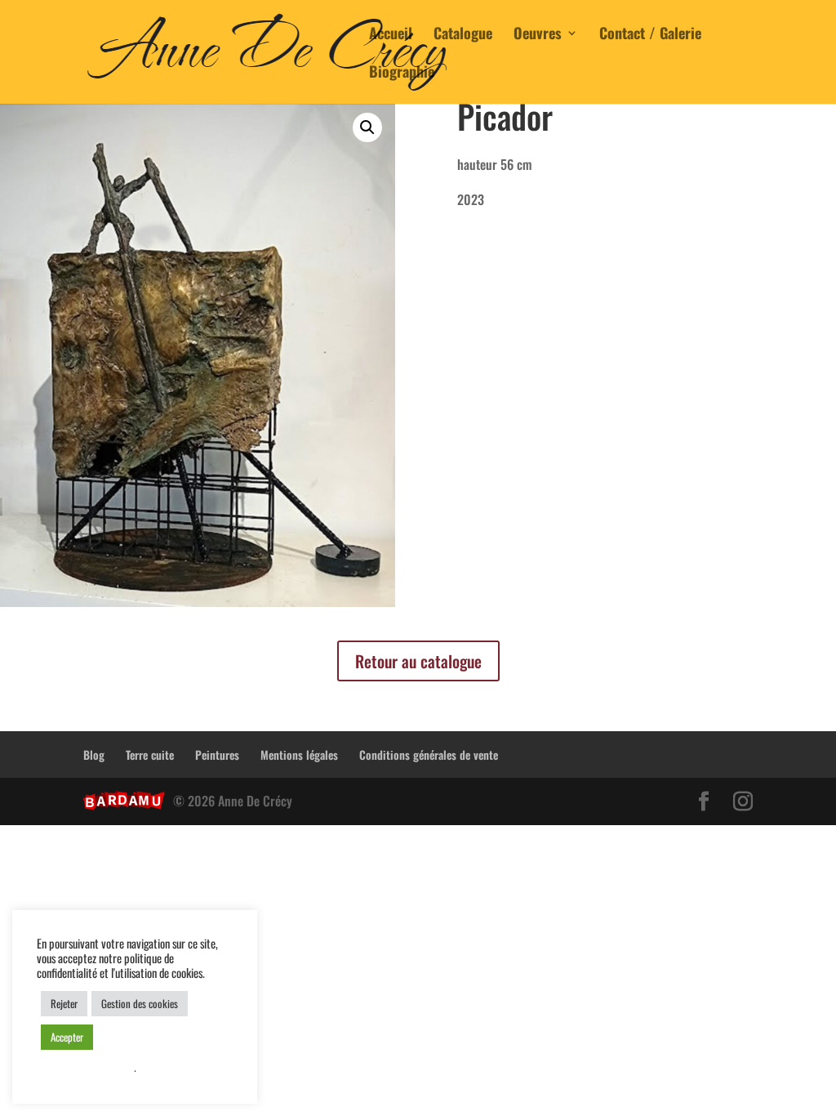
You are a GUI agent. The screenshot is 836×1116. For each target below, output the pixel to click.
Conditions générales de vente (428, 754)
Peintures (217, 754)
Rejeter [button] (64, 1003)
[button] (367, 127)
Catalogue (463, 35)
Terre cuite (150, 754)
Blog (93, 754)
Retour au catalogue (418, 661)
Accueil (390, 35)
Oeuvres (538, 35)
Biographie (401, 73)
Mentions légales (299, 754)
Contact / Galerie (650, 35)
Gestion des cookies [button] (139, 1003)
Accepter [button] (67, 1037)
